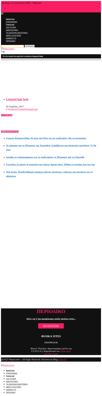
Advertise (10, 19)
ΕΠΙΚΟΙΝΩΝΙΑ (11, 22)
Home (9, 8)
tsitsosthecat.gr (51, 342)
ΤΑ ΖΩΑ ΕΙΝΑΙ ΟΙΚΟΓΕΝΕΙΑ (17, 33)
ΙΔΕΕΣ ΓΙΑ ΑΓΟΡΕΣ (13, 35)
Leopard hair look (17, 99)
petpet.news (65, 351)
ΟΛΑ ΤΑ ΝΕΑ (11, 27)
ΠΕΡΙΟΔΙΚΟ (10, 41)
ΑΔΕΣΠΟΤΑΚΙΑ (12, 30)
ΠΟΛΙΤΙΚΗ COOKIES (51, 354)
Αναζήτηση (30, 46)
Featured (10, 25)
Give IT (63, 359)
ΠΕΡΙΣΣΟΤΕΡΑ (51, 326)
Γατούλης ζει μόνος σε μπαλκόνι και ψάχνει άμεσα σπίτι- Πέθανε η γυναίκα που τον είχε (50, 164)
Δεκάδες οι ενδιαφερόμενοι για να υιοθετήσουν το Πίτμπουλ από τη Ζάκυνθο (45, 157)
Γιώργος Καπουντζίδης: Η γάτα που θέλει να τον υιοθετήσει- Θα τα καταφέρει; (46, 138)
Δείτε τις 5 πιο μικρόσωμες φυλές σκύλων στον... (51, 318)
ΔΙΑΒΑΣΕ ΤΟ (11, 38)
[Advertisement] (51, 77)
